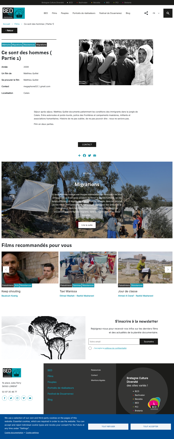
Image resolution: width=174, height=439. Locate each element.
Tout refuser (108, 427)
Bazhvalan (83, 2)
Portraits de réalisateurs (84, 13)
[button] (6, 269)
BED (108, 2)
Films (54, 13)
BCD (71, 2)
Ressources (96, 370)
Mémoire (6, 44)
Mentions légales (98, 380)
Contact (94, 375)
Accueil (6, 24)
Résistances (29, 44)
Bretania (127, 2)
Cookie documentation (14, 433)
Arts (17, 285)
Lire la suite (87, 225)
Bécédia (96, 2)
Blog (128, 13)
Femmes (77, 285)
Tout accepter (150, 427)
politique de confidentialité (115, 348)
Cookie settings (32, 433)
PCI (117, 2)
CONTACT (87, 144)
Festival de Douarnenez (110, 13)
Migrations (17, 44)
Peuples (65, 13)
